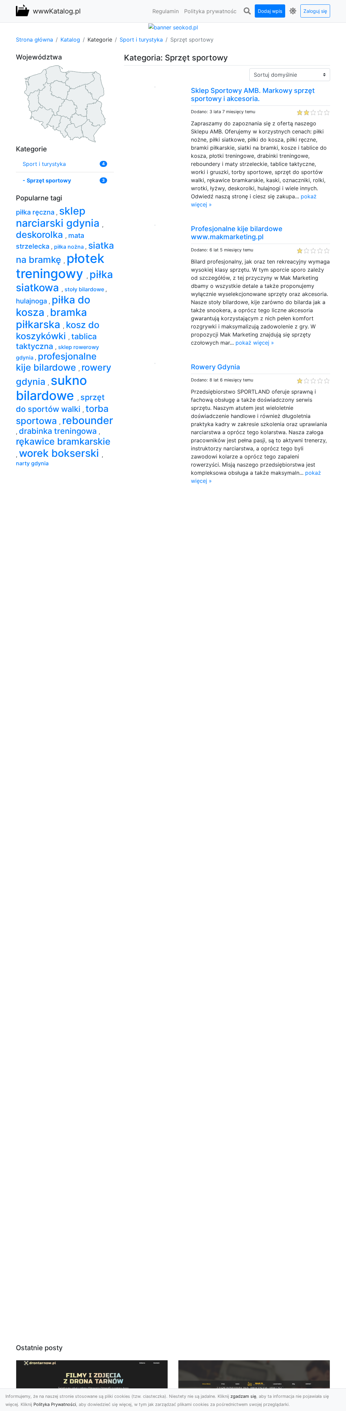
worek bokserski (60, 453)
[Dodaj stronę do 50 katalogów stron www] (173, 26)
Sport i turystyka (141, 39)
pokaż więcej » (255, 342)
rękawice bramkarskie (63, 441)
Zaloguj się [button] (315, 11)
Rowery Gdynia (215, 367)
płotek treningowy (60, 266)
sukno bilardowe (51, 388)
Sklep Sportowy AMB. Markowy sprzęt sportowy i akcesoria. (253, 94)
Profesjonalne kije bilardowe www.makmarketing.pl (236, 233)
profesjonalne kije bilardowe (56, 362)
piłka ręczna (36, 212)
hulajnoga (32, 301)
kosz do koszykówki (57, 330)
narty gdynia (32, 463)
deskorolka (40, 234)
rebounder (87, 420)
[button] (247, 11)
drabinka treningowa (59, 431)
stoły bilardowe (85, 289)
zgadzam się (243, 1396)
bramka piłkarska (51, 318)
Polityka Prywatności (54, 1404)
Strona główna (34, 39)
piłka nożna (69, 246)
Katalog (70, 39)
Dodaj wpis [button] (270, 11)
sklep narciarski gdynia (59, 217)
